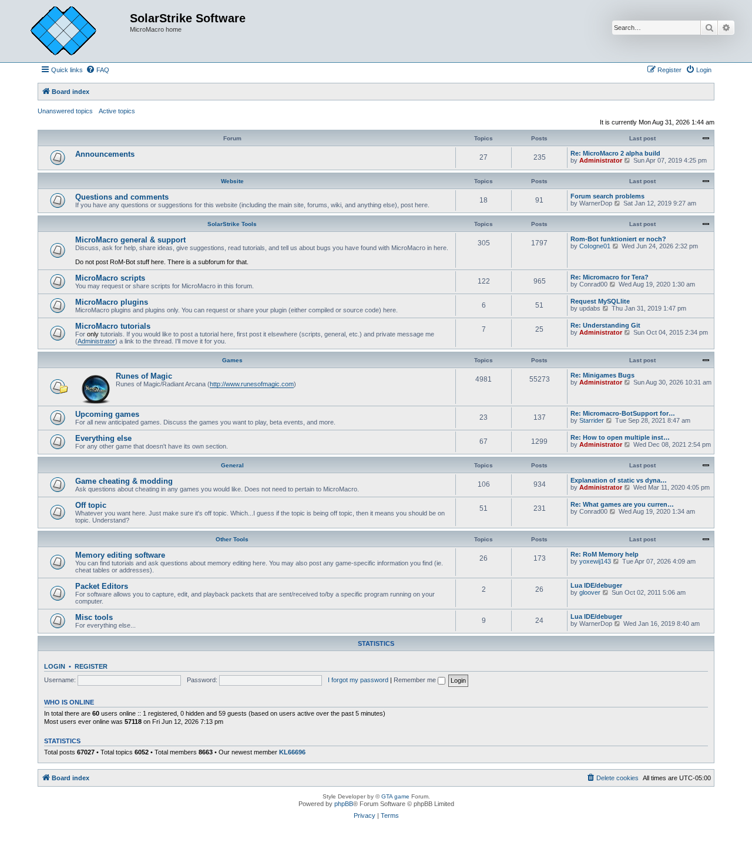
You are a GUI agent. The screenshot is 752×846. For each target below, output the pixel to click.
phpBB (343, 803)
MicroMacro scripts (110, 278)
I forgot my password (358, 679)
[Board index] (72, 31)
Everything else (103, 438)
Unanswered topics (65, 110)
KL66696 (292, 752)
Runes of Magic (144, 376)
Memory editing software (120, 555)
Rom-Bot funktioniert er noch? (618, 238)
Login (54, 666)
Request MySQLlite (600, 301)
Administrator (600, 160)
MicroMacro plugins (111, 302)
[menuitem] (97, 70)
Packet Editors (101, 586)
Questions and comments (122, 197)
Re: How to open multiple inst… (620, 437)
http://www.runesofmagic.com (252, 383)
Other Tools (232, 539)
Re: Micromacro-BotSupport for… (622, 413)
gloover (589, 592)
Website (232, 181)
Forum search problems (607, 196)
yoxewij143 (595, 561)
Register (91, 666)
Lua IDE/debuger (596, 585)
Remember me (416, 679)
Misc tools (94, 617)
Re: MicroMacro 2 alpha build (615, 153)
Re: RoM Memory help (604, 554)
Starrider (591, 420)
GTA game (395, 796)
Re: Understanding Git (605, 325)
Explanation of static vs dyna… (618, 480)
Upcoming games (107, 414)
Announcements (105, 154)
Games (232, 360)
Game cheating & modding (124, 481)
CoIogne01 (594, 246)
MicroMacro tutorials (112, 326)
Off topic (90, 505)
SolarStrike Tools (232, 224)
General (232, 465)
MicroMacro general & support (130, 239)
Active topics (117, 110)
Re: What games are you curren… (622, 504)
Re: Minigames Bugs (602, 375)
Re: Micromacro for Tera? (609, 277)
